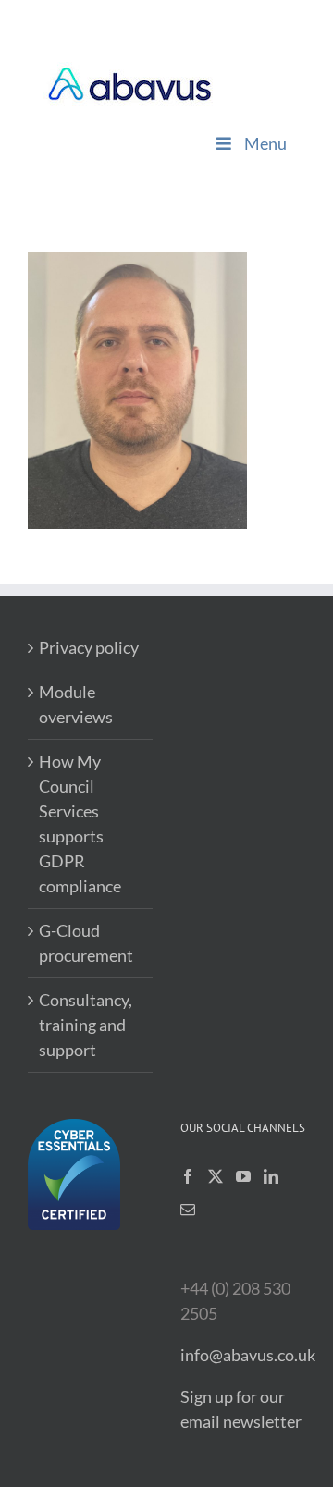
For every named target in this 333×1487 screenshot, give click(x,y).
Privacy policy (89, 647)
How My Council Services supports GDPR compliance (80, 823)
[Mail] (187, 1209)
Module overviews (76, 704)
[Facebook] (187, 1176)
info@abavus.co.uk (247, 1355)
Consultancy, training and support (85, 1024)
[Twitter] (215, 1176)
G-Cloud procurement (86, 942)
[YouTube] (243, 1176)
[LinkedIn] (271, 1176)
